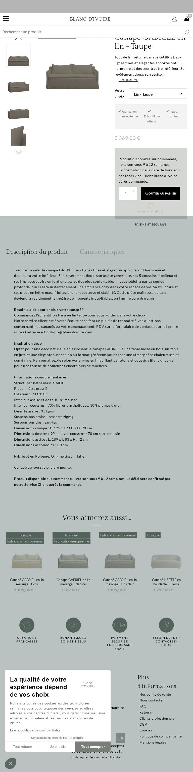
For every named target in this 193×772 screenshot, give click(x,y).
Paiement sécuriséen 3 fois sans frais (120, 643)
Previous (18, 37)
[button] (11, 763)
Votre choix (120, 93)
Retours (145, 712)
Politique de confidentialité (160, 736)
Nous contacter (151, 700)
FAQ (142, 706)
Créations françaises (26, 639)
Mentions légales (152, 742)
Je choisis (58, 747)
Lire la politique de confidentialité (35, 730)
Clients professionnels (156, 718)
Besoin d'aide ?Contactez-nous (166, 641)
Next (18, 152)
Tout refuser (22, 747)
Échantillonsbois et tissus (73, 639)
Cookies (145, 730)
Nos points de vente (155, 694)
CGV (143, 724)
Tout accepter (93, 747)
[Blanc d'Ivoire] (90, 19)
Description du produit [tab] (37, 251)
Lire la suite (128, 80)
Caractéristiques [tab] (102, 251)
